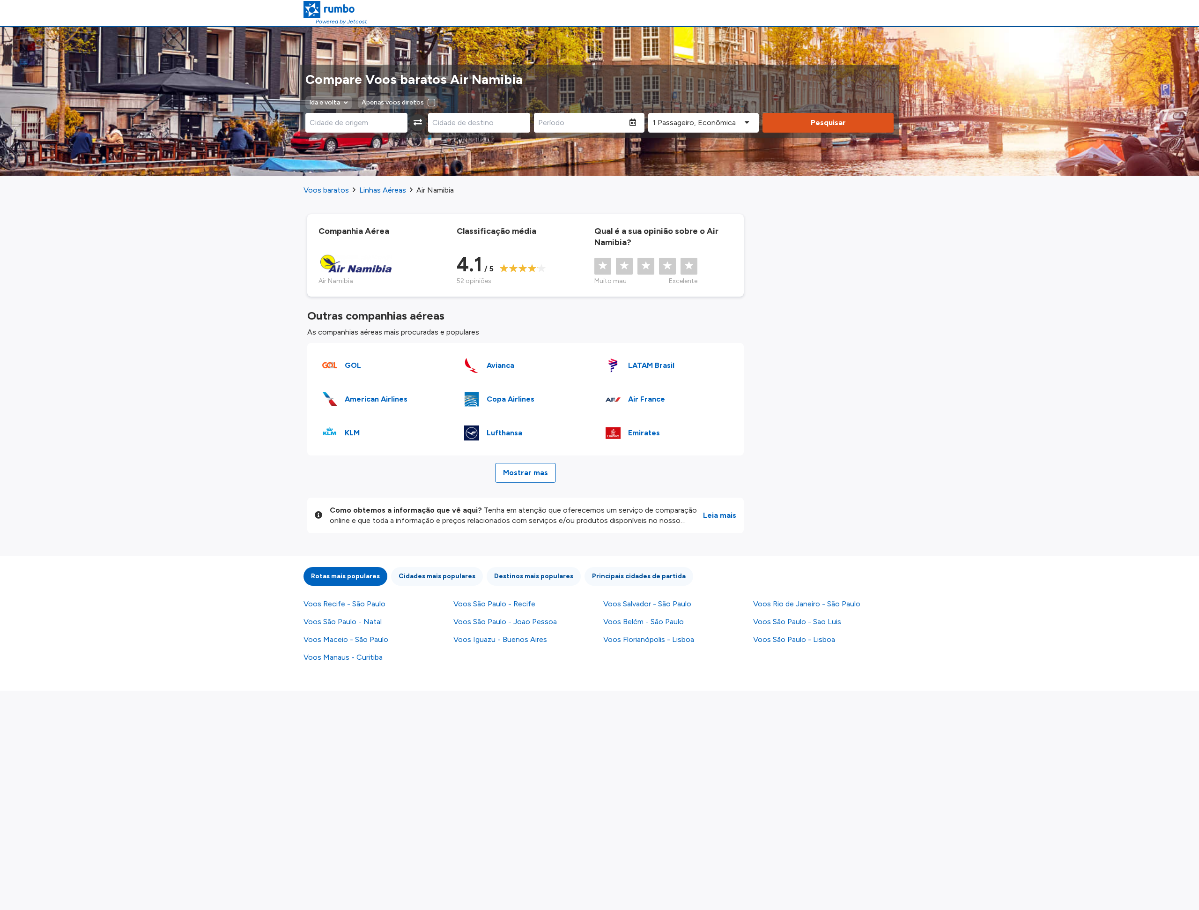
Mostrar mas (525, 472)
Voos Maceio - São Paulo (345, 639)
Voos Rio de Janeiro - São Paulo (806, 603)
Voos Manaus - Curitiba (343, 657)
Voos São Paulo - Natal (342, 621)
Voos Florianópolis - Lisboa (648, 639)
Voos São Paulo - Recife (494, 603)
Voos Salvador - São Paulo (647, 603)
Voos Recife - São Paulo (344, 603)
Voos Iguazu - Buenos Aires (500, 639)
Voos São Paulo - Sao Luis (797, 621)
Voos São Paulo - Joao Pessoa (505, 621)
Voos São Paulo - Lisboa (794, 639)
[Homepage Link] (335, 9)
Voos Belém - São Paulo (643, 621)
